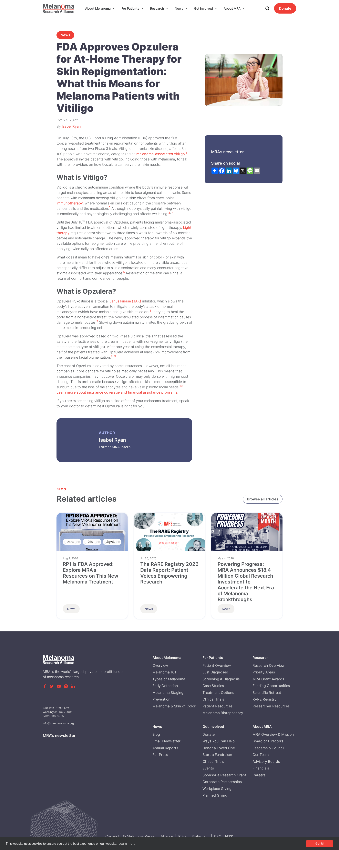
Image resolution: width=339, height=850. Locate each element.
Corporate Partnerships (222, 782)
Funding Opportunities (271, 686)
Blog (156, 734)
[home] (58, 8)
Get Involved (203, 8)
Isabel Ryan (71, 126)
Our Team (260, 755)
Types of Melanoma (168, 679)
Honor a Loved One (218, 748)
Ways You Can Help (218, 741)
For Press (160, 755)
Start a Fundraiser (217, 755)
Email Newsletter (166, 741)
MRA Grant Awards (268, 679)
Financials (260, 768)
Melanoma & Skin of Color (174, 706)
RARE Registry (264, 699)
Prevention (161, 699)
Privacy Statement (193, 836)
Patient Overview (216, 665)
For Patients (130, 8)
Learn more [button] (126, 843)
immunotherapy (69, 203)
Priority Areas (263, 672)
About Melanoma (98, 8)
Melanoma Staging (167, 693)
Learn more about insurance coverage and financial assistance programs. (117, 392)
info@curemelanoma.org (58, 723)
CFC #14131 (224, 836)
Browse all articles (262, 499)
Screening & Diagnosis (221, 679)
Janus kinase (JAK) (125, 301)
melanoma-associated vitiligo (160, 154)
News (179, 8)
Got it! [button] (319, 843)
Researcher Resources (271, 706)
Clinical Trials (213, 699)
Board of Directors (267, 741)
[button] (100, 8)
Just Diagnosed (215, 672)
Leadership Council (268, 748)
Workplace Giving (216, 789)
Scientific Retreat (266, 693)
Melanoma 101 (164, 672)
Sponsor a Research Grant (224, 775)
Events (208, 768)
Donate (285, 8)
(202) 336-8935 (53, 716)
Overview (160, 665)
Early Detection (165, 686)
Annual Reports (165, 748)
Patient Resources (217, 706)
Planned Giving (214, 795)
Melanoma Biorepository (222, 713)
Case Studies (213, 686)
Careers (258, 775)
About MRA (232, 8)
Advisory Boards (266, 761)
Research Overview (268, 665)
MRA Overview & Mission (273, 734)
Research (157, 8)
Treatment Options (218, 693)
